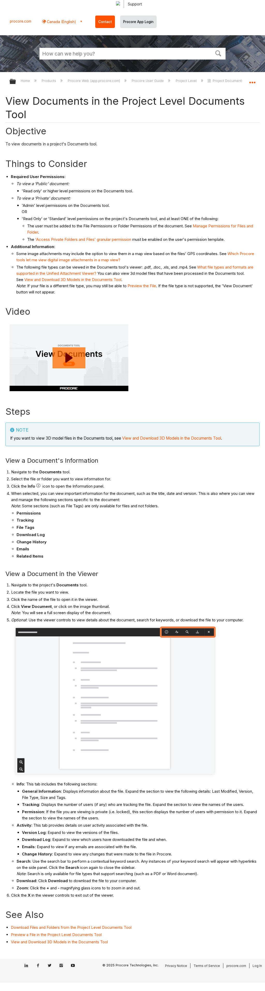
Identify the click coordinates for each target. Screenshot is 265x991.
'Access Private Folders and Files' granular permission (83, 239)
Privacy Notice (176, 966)
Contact (105, 22)
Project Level (186, 81)
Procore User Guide (148, 81)
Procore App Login (138, 22)
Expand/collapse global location (252, 79)
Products (49, 81)
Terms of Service (207, 966)
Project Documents (228, 81)
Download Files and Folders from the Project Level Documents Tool (71, 927)
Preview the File (142, 285)
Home (26, 81)
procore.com (20, 21)
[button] (218, 53)
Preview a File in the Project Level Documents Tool (56, 934)
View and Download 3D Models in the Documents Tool (72, 279)
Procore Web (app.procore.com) (94, 81)
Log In (257, 966)
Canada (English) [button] (61, 21)
